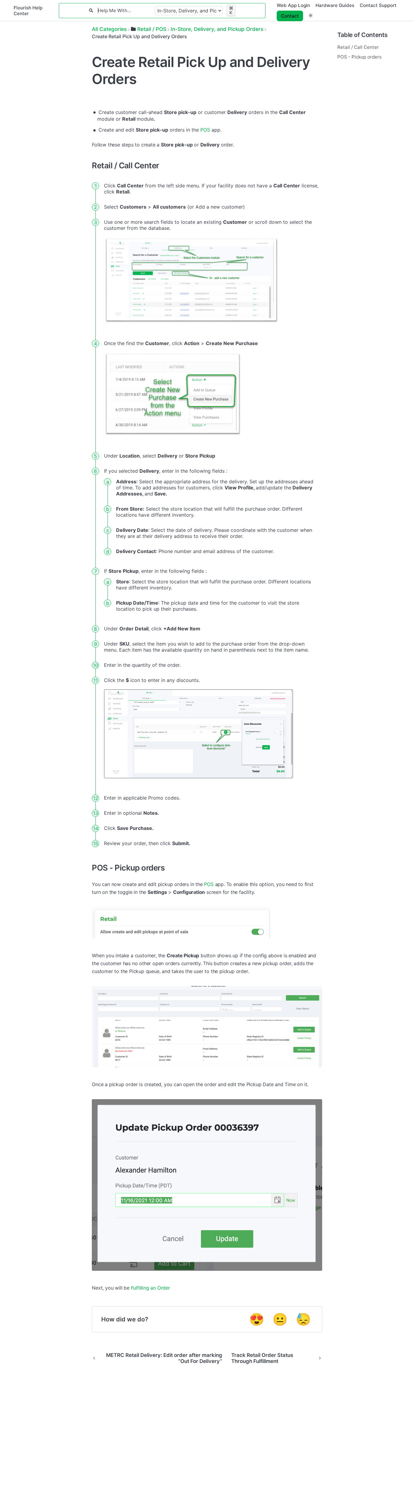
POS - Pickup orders (359, 57)
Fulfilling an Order (150, 1288)
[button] (311, 15)
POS (205, 130)
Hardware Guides (335, 5)
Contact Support (378, 5)
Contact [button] (290, 16)
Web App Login (293, 5)
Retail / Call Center (358, 47)
